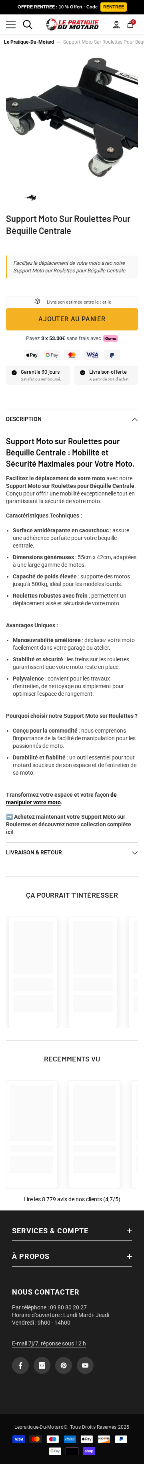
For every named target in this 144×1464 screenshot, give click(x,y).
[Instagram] (42, 1365)
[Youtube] (85, 1365)
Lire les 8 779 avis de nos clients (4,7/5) (72, 1199)
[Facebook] (20, 1365)
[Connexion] (116, 24)
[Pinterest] (63, 1365)
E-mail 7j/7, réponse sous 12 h (49, 1343)
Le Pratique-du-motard (29, 42)
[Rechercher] (27, 24)
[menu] (11, 24)
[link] (33, 984)
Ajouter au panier (72, 319)
